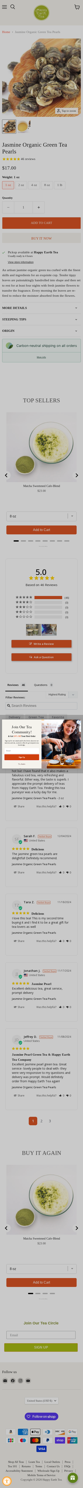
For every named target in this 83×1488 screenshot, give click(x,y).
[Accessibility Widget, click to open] (7, 1481)
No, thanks (21, 764)
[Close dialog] (78, 722)
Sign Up (22, 757)
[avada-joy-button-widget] (73, 1478)
